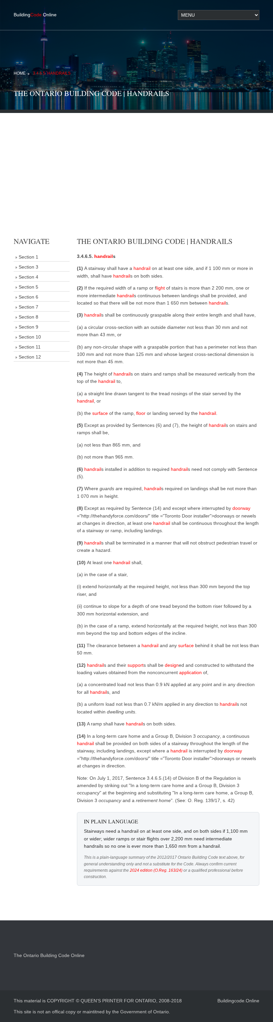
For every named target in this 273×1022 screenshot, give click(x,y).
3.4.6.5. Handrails (52, 73)
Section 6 (28, 297)
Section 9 (28, 327)
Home (20, 73)
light (160, 288)
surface (100, 413)
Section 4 (28, 277)
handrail (103, 256)
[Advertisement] (136, 159)
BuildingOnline (35, 14)
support (135, 665)
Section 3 (28, 267)
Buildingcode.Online (238, 1000)
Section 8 (28, 317)
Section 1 (28, 257)
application (190, 672)
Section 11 (30, 347)
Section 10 (30, 337)
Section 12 (30, 357)
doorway (241, 508)
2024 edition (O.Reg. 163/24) (156, 870)
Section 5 (28, 287)
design (172, 665)
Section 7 (28, 307)
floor (140, 413)
